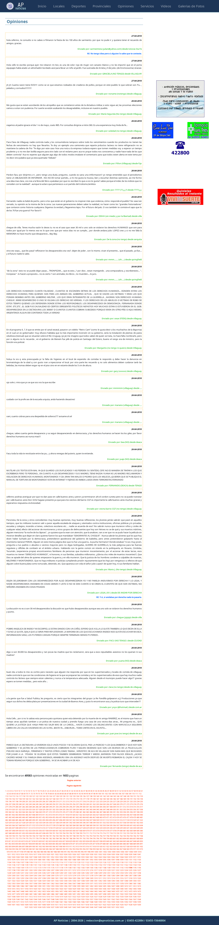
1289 (139, 875)
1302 (61, 878)
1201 (27, 870)
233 (135, 801)
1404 (100, 886)
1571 (18, 902)
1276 (83, 875)
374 (57, 812)
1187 (100, 867)
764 (128, 836)
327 (37, 809)
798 (104, 838)
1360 (44, 883)
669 (84, 830)
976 (15, 852)
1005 (118, 852)
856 (23, 844)
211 (61, 801)
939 (27, 849)
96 (89, 793)
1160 (117, 865)
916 (87, 846)
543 (74, 822)
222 (98, 801)
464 (84, 817)
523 (7, 822)
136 (84, 796)
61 (142, 791)
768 (141, 836)
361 (13, 812)
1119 (74, 862)
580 (61, 825)
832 (81, 841)
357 (138, 809)
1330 (48, 881)
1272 (65, 875)
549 (94, 822)
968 (124, 849)
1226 (135, 870)
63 (10, 793)
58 (135, 791)
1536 (135, 896)
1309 (91, 878)
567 (17, 825)
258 (81, 804)
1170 (27, 867)
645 (141, 828)
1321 (9, 881)
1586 (83, 902)
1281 (104, 875)
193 (138, 799)
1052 (53, 857)
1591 (104, 902)
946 (50, 849)
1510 (22, 896)
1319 (135, 878)
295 (67, 807)
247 (44, 804)
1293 (22, 878)
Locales (59, 6)
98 (94, 793)
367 (34, 812)
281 (20, 807)
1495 (91, 894)
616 (44, 828)
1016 (31, 854)
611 (27, 828)
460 (71, 817)
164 (40, 799)
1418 (27, 889)
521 (138, 820)
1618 (87, 904)
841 (111, 841)
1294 (27, 878)
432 (114, 815)
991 (65, 852)
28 (63, 791)
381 (81, 812)
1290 (9, 878)
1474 (135, 891)
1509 (18, 896)
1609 (48, 904)
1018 (40, 854)
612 (30, 828)
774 (23, 838)
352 (121, 809)
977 (18, 852)
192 (135, 799)
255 (71, 804)
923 (111, 846)
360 (10, 812)
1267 (44, 875)
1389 (35, 886)
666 (74, 830)
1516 (48, 896)
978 (22, 852)
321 (17, 809)
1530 (109, 896)
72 (32, 793)
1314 (113, 878)
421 (77, 815)
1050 (44, 857)
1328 (40, 881)
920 (101, 846)
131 (67, 796)
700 (50, 833)
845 (124, 841)
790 (77, 838)
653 (30, 830)
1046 (27, 857)
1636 (48, 907)
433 (118, 815)
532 (37, 822)
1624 (113, 904)
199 (20, 801)
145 (114, 796)
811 (10, 841)
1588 (91, 902)
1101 (130, 859)
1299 (48, 878)
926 (121, 846)
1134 (139, 862)
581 (64, 825)
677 (111, 830)
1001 (101, 852)
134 (77, 796)
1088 (74, 859)
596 (114, 825)
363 (20, 812)
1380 (130, 883)
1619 (91, 904)
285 (34, 807)
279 (13, 807)
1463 (87, 891)
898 (27, 846)
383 (87, 812)
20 (43, 791)
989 (59, 852)
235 (141, 801)
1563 (117, 899)
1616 (78, 904)
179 (91, 799)
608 (17, 828)
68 (22, 793)
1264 (31, 875)
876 (91, 844)
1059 (83, 857)
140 (98, 796)
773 (20, 838)
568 (20, 825)
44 (101, 791)
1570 (14, 902)
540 (64, 822)
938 (23, 849)
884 (118, 844)
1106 (18, 862)
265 (104, 804)
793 (87, 838)
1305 (74, 878)
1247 (91, 873)
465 (87, 817)
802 (118, 838)
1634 (40, 907)
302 (91, 807)
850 (141, 841)
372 (50, 812)
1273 (70, 875)
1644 (83, 907)
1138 (22, 865)
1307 (83, 878)
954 (77, 849)
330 (47, 809)
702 (57, 833)
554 (111, 822)
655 (37, 830)
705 (67, 833)
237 (10, 804)
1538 (9, 899)
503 (77, 820)
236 (7, 804)
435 (124, 815)
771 (13, 838)
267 (111, 804)
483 (10, 820)
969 (128, 849)
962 (104, 849)
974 (8, 852)
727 (141, 833)
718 (111, 833)
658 (47, 830)
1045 (22, 857)
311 (121, 807)
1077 (27, 859)
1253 (117, 873)
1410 (126, 886)
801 (114, 838)
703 (61, 833)
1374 (104, 883)
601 (131, 825)
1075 (18, 859)
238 (13, 804)
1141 (35, 865)
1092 (91, 859)
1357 (31, 883)
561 (135, 822)
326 (34, 809)
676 (108, 830)
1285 (122, 875)
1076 (22, 859)
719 (114, 833)
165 (44, 799)
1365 (65, 883)
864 (50, 844)
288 (44, 807)
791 (81, 838)
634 (104, 828)
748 (74, 836)
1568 (139, 899)
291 (54, 807)
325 (30, 809)
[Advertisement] (180, 227)
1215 (87, 870)
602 (135, 825)
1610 (53, 904)
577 (50, 825)
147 (121, 796)
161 (30, 799)
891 (141, 844)
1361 (48, 883)
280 (17, 807)
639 (121, 828)
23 (51, 791)
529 (27, 822)
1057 (74, 857)
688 (10, 833)
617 (47, 828)
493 (44, 820)
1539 (14, 899)
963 (108, 849)
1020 (48, 854)
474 (118, 817)
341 (84, 809)
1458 (65, 891)
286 (37, 807)
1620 (96, 904)
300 (84, 807)
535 (47, 822)
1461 (78, 891)
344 (94, 809)
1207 (53, 870)
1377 (117, 883)
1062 (96, 857)
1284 (117, 875)
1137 (18, 865)
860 (37, 844)
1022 (57, 854)
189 (124, 799)
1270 (57, 875)
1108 (27, 862)
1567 (135, 899)
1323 (18, 881)
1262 (22, 875)
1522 (74, 896)
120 (30, 796)
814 (20, 841)
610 (23, 828)
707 (74, 833)
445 (20, 817)
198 (17, 801)
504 (81, 820)
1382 (139, 883)
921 (104, 846)
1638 (57, 907)
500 (67, 820)
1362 (53, 883)
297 (74, 807)
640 (124, 828)
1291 (14, 878)
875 (87, 844)
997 (86, 852)
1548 (53, 899)
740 (47, 836)
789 (74, 838)
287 (40, 807)
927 (124, 846)
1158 (109, 865)
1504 (130, 894)
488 (27, 820)
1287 (130, 875)
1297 (40, 878)
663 (64, 830)
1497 (100, 894)
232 (131, 801)
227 (114, 801)
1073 (9, 859)
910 (67, 846)
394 (124, 812)
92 (80, 793)
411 (44, 815)
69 (25, 793)
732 (20, 836)
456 (57, 817)
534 (44, 822)
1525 (87, 896)
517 (124, 820)
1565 (126, 899)
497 (57, 820)
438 (135, 815)
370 (44, 812)
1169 (22, 867)
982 (35, 852)
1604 (27, 904)
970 (131, 849)
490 (34, 820)
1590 (100, 902)
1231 (22, 873)
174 (74, 799)
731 (17, 836)
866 (57, 844)
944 (44, 849)
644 (138, 828)
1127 (109, 862)
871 (74, 844)
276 (141, 804)
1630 (139, 904)
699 (47, 833)
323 (23, 809)
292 (57, 807)
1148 (65, 865)
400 (7, 815)
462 (77, 817)
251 (57, 804)
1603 (22, 904)
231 (128, 801)
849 (138, 841)
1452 (40, 891)
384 (91, 812)
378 (71, 812)
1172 (35, 867)
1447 (18, 891)
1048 (35, 857)
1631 (27, 907)
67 (20, 793)
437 (131, 815)
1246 (87, 873)
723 (128, 833)
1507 (9, 896)
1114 (53, 862)
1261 (18, 875)
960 (98, 849)
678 (114, 830)
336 (67, 809)
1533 (122, 896)
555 (114, 822)
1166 (9, 867)
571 (30, 825)
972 (138, 849)
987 (52, 852)
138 (91, 796)
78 (46, 793)
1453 (44, 891)
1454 (48, 891)
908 (61, 846)
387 (101, 812)
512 (108, 820)
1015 (27, 854)
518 (128, 820)
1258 (139, 873)
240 (20, 804)
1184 (87, 867)
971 (135, 849)
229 (121, 801)
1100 (126, 859)
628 (84, 828)
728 (7, 836)
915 (84, 846)
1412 (135, 886)
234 (138, 801)
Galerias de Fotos (191, 6)
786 (64, 838)
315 (135, 807)
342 (87, 809)
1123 (91, 862)
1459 (70, 891)
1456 (57, 891)
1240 (61, 873)
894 (13, 846)
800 (111, 838)
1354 (18, 883)
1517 (53, 896)
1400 (83, 886)
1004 (114, 852)
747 (71, 836)
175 (77, 799)
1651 (113, 907)
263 (98, 804)
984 (42, 852)
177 (84, 799)
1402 (91, 886)
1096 (109, 859)
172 (67, 799)
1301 (57, 878)
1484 (44, 894)
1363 (57, 883)
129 (61, 796)
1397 (70, 886)
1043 (14, 857)
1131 (126, 862)
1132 (130, 862)
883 (114, 844)
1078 (31, 859)
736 (34, 836)
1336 (74, 881)
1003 (109, 852)
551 (101, 822)
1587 (87, 902)
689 (13, 833)
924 (114, 846)
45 (103, 791)
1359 (40, 883)
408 (34, 815)
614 (37, 828)
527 (20, 822)
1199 (18, 870)
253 (64, 804)
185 (111, 799)
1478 (18, 894)
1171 (31, 867)
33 (75, 791)
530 (30, 822)
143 (108, 796)
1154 (91, 865)
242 (27, 804)
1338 (83, 881)
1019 (44, 854)
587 (84, 825)
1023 (61, 854)
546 (84, 822)
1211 (70, 870)
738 (40, 836)
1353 (14, 883)
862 (44, 844)
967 (121, 849)
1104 (9, 862)
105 (116, 793)
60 (140, 791)
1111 (40, 862)
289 (47, 807)
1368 (78, 883)
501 (71, 820)
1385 (18, 886)
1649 (104, 907)
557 (121, 822)
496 (54, 820)
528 (23, 822)
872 (77, 844)
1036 (117, 854)
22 (48, 791)
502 (74, 820)
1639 (61, 907)
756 (101, 836)
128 (57, 796)
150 (131, 796)
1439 (117, 889)
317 (141, 807)
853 (13, 844)
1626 (122, 904)
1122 (87, 862)
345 (98, 809)
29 (65, 791)
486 (20, 820)
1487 (57, 894)
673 (98, 830)
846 (128, 841)
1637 (53, 907)
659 (50, 830)
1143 (44, 865)
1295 (31, 878)
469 (101, 817)
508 (94, 820)
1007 (127, 852)
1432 (87, 889)
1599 (139, 902)
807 (135, 838)
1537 (139, 896)
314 (131, 807)
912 (74, 846)
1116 (61, 862)
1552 (70, 899)
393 (121, 812)
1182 (78, 867)
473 (114, 817)
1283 (113, 875)
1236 (44, 873)
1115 (57, 862)
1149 (70, 865)
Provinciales (102, 6)
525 (13, 822)
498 (61, 820)
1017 (35, 854)
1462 (83, 891)
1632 (31, 907)
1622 (104, 904)
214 (71, 801)
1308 (87, 878)
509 (98, 820)
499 (64, 820)
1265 (35, 875)
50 (115, 791)
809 (141, 838)
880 (104, 844)
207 (47, 801)
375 (61, 812)
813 (17, 841)
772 (17, 838)
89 (73, 793)
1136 (14, 865)
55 (127, 791)
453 (47, 817)
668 (81, 830)
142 (104, 796)
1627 (126, 904)
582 (67, 825)
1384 (14, 886)
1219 (104, 870)
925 (118, 846)
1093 (96, 859)
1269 (53, 875)
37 (84, 791)
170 (61, 799)
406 (27, 815)
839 (104, 841)
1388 (31, 886)
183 (104, 799)
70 (27, 793)
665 (71, 830)
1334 (65, 881)
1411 (130, 886)
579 (57, 825)
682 (128, 830)
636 (111, 828)
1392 (48, 886)
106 (120, 793)
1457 (61, 891)
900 (34, 846)
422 (81, 815)
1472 (126, 891)
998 (89, 852)
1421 (40, 889)
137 (87, 796)
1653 (122, 907)
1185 (91, 867)
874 (84, 844)
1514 (40, 896)
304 (98, 807)
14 (29, 791)
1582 (65, 902)
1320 (139, 878)
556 (118, 822)
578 (54, 825)
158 (20, 799)
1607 (40, 904)
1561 (109, 899)
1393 (53, 886)
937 (20, 849)
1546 (44, 899)
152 (138, 796)
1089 (78, 859)
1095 (104, 859)
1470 (117, 891)
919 (98, 846)
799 (108, 838)
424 (87, 815)
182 (101, 799)
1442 (130, 889)
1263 (27, 875)
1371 (91, 883)
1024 (65, 854)
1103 (139, 859)
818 (34, 841)
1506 (139, 894)
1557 (91, 899)
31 (70, 791)
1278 (91, 875)
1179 (65, 867)
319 (10, 809)
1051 (48, 857)
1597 (130, 902)
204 (37, 801)
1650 (109, 907)
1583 (70, 902)
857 (27, 844)
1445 (9, 891)
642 (131, 828)
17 (36, 791)
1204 (40, 870)
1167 (14, 867)
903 (44, 846)
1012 (14, 854)
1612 (61, 904)
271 (124, 804)
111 (137, 793)
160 (27, 799)
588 (87, 825)
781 (47, 838)
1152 (83, 865)
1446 (14, 891)
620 (57, 828)
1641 (70, 907)
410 (40, 815)
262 (94, 804)
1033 (104, 854)
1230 (18, 873)
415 (57, 815)
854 (17, 844)
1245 (83, 873)
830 (74, 841)
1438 (113, 889)
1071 (135, 857)
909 (64, 846)
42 (96, 791)
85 (63, 793)
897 (23, 846)
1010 (139, 852)
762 (121, 836)
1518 (57, 896)
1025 (70, 854)
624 (71, 828)
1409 (122, 886)
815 (23, 841)
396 (131, 812)
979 (25, 852)
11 (22, 791)
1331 (53, 881)
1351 (139, 881)
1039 (130, 854)
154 (7, 799)
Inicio (42, 6)
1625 (117, 904)
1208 (57, 870)
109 (130, 793)
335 (64, 809)
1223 (122, 870)
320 (13, 809)
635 (108, 828)
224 (104, 801)
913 (77, 846)
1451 (35, 891)
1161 (122, 865)
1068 (122, 857)
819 (37, 841)
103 (110, 793)
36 (82, 791)
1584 (74, 902)
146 (118, 796)
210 (57, 801)
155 (10, 799)
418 (67, 815)
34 (77, 791)
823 (50, 841)
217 (81, 801)
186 (114, 799)
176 (81, 799)
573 (37, 825)
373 (54, 812)
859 (34, 844)
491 (37, 820)
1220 (109, 870)
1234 (35, 873)
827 (64, 841)
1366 (70, 883)
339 (77, 809)
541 (67, 822)
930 (135, 846)
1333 (61, 881)
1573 (27, 902)
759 (111, 836)
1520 (65, 896)
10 (19, 791)
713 (94, 833)
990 (62, 852)
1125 (100, 862)
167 (50, 799)
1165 (139, 865)
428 (101, 815)
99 (97, 793)
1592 (109, 902)
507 (91, 820)
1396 (65, 886)
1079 (35, 859)
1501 (117, 894)
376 (64, 812)
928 (128, 846)
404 (20, 815)
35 (79, 791)
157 (17, 799)
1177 (57, 867)
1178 (61, 867)
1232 (27, 873)
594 (108, 825)
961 (101, 849)
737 (37, 836)
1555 (83, 899)
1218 (100, 870)
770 (10, 838)
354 (128, 809)
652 (27, 830)
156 (13, 799)
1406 (109, 886)
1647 (96, 907)
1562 (113, 899)
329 (44, 809)
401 (10, 815)
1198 (14, 870)
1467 (104, 891)
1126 (104, 862)
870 (71, 844)
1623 (109, 904)
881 (108, 844)
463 (81, 817)
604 (141, 825)
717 (108, 833)
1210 (65, 870)
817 (30, 841)
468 (98, 817)
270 (121, 804)
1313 (109, 878)
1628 (130, 904)
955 (81, 849)
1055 (65, 857)
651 (23, 830)
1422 (44, 889)
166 (47, 799)
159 (23, 799)
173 (71, 799)
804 (124, 838)
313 (128, 807)
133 (74, 796)
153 (141, 796)
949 (61, 849)
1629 (135, 904)
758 (108, 836)
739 (44, 836)
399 (141, 812)
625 (74, 828)
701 (54, 833)
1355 (22, 883)
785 (61, 838)
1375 (109, 883)
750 (81, 836)
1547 (48, 899)
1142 (40, 865)
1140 (31, 865)
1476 (9, 894)
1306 (78, 878)
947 (54, 849)
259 (84, 804)
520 (135, 820)
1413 (139, 886)
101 (103, 793)
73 (34, 793)
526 (17, 822)
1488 (61, 894)
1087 (70, 859)
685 (138, 830)
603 (138, 825)
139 (94, 796)
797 (101, 838)
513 (111, 820)
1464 (91, 891)
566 (13, 825)
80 (51, 793)
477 (128, 817)
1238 (53, 873)
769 (7, 838)
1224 (126, 870)
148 (124, 796)
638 (118, 828)
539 (61, 822)
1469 (113, 891)
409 (37, 815)
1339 (87, 881)
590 (94, 825)
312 (124, 807)
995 (79, 852)
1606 (35, 904)
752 (87, 836)
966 (118, 849)
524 (10, 822)
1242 (70, 873)
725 (135, 833)
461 (74, 817)
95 (87, 793)
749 (77, 836)
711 (87, 833)
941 (34, 849)
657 (44, 830)
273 (131, 804)
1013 (18, 854)
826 (61, 841)
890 (138, 844)
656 (40, 830)
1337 (78, 881)
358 (141, 809)
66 (17, 793)
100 (99, 793)
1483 (40, 894)
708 (77, 833)
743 (57, 836)
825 (57, 841)
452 (44, 817)
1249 (100, 873)
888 (131, 844)
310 (118, 807)
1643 (78, 907)
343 (91, 809)
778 (37, 838)
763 (124, 836)
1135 (9, 865)
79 (49, 793)
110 (133, 793)
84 (61, 793)
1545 (40, 899)
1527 (96, 896)
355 (131, 809)
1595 (122, 902)
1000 (96, 852)
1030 (91, 854)
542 (71, 822)
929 (131, 846)
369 (40, 812)
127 (54, 796)
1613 (65, 904)
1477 (14, 894)
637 (114, 828)
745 (64, 836)
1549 (57, 899)
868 (64, 844)
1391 (44, 886)
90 (75, 793)
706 (71, 833)
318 (7, 809)
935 (13, 849)
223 (101, 801)
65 (15, 793)
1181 (74, 867)
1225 (130, 870)
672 (94, 830)
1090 (83, 859)
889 (135, 844)
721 (121, 833)
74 (37, 793)
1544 (35, 899)
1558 (96, 899)
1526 (91, 896)
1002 (105, 852)
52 (120, 791)
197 (13, 801)
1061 (91, 857)
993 (72, 852)
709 (81, 833)
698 (44, 833)
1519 (61, 896)
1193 (126, 867)
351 (118, 809)
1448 (22, 891)
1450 (31, 891)
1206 (48, 870)
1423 (48, 889)
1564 (122, 899)
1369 (83, 883)
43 (99, 791)
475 (121, 817)
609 (20, 828)
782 (50, 838)
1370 (87, 883)
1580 (57, 902)
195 (7, 801)
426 (94, 815)
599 (124, 825)
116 (17, 796)
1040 (135, 854)
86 (65, 793)
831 (77, 841)
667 (77, 830)
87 (68, 793)
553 (108, 822)
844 (121, 841)
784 (57, 838)
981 (32, 852)
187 (118, 799)
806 (131, 838)
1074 (14, 859)
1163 (130, 865)
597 (118, 825)
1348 (126, 881)
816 (27, 841)
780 (44, 838)
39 (89, 791)
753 (91, 836)
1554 (78, 899)
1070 (130, 857)
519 (131, 820)
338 (74, 809)
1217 (96, 870)
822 (47, 841)
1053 (57, 857)
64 (13, 793)
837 (98, 841)
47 (108, 791)
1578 (48, 902)
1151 (78, 865)
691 (20, 833)
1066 (113, 857)
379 (74, 812)
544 (77, 822)
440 (141, 815)
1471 (122, 891)
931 (138, 846)
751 (84, 836)
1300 (53, 878)
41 (94, 791)
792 (84, 838)
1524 (83, 896)
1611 (57, 904)
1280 (100, 875)
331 (50, 809)
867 (61, 844)
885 (121, 844)
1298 (44, 878)
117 (20, 796)
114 (10, 796)
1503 (126, 894)
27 (60, 791)
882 (111, 844)
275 (138, 804)
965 (114, 849)
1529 (104, 896)
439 (138, 815)
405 (23, 815)
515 (118, 820)
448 (30, 817)
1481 (31, 894)
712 (91, 833)
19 (41, 791)
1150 (74, 865)
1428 (70, 889)
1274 (74, 875)
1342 (100, 881)
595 (111, 825)
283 (27, 807)
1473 (130, 891)
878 (98, 844)
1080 (40, 859)
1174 (44, 867)
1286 (126, 875)
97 (92, 793)
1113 (48, 862)
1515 (44, 896)
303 (94, 807)
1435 (100, 889)
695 (34, 833)
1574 (31, 902)
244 (34, 804)
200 (23, 801)
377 (67, 812)
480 (138, 817)
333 (57, 809)
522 (141, 820)
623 (67, 828)
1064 (104, 857)
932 (141, 846)
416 (61, 815)
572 (34, 825)
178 (87, 799)
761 (118, 836)
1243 (74, 873)
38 (87, 791)
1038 (126, 854)
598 (121, 825)
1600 (9, 904)
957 (87, 849)
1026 (74, 854)
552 (104, 822)
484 (13, 820)
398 (138, 812)
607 (13, 828)
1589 (96, 902)
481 (141, 817)
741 (50, 836)
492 (40, 820)
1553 (74, 899)
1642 (74, 907)
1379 (126, 883)
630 (91, 828)
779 (40, 838)
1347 (122, 881)
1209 (61, 870)
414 (54, 815)
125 (47, 796)
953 (74, 849)
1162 (126, 865)
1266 (40, 875)
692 (23, 833)
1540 (18, 899)
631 (94, 828)
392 (118, 812)
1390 (40, 886)
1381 (135, 883)
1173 (40, 867)
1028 (83, 854)
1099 (122, 859)
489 (30, 820)
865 (54, 844)
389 (108, 812)
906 (54, 846)
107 (123, 793)
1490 (70, 894)
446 (23, 817)
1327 (35, 881)
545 (81, 822)
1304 (70, 878)
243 (30, 804)
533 (40, 822)
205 (40, 801)
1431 (83, 889)
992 (69, 852)
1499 (109, 894)
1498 (104, 894)
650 (20, 830)
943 (40, 849)
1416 (18, 889)
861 (40, 844)
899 (30, 846)
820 (40, 841)
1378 (122, 883)
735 (30, 836)
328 (40, 809)
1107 (22, 862)
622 (64, 828)
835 (91, 841)
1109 (31, 862)
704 (64, 833)
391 (114, 812)
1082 (48, 859)
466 (91, 817)
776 (30, 838)
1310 (96, 878)
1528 (100, 896)
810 (7, 841)
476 (124, 817)
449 (34, 817)
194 (141, 799)
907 (57, 846)
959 (94, 849)
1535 (130, 896)
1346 (117, 881)
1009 (135, 852)
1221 (113, 870)
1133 (135, 862)
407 (30, 815)
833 (84, 841)
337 (71, 809)
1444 (139, 889)
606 (10, 828)
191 (131, 799)
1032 (100, 854)
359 (7, 812)
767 (138, 836)
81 (53, 793)
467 (94, 817)
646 (7, 830)
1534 (126, 896)
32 (72, 791)
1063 (100, 857)
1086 (65, 859)
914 (81, 846)
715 (101, 833)
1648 (100, 907)
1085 (61, 859)
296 (71, 807)
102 (106, 793)
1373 (100, 883)
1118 (70, 862)
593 (104, 825)
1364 (61, 883)
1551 (65, 899)
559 (128, 822)
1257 (135, 873)
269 (118, 804)
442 (10, 817)
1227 (139, 870)
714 (98, 833)
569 (23, 825)
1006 (122, 852)
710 (84, 833)
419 (71, 815)
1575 (35, 902)
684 (135, 830)
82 (56, 793)
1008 (131, 852)
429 (104, 815)
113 (7, 796)
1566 (130, 899)
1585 (78, 902)
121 (34, 796)
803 (121, 838)
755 (98, 836)
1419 (31, 889)
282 (23, 807)
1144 (48, 865)
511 (104, 820)
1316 (122, 878)
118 (23, 796)
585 (77, 825)
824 (54, 841)
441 (7, 817)
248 (47, 804)
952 (71, 849)
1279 (96, 875)
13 (26, 791)
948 (57, 849)
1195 (135, 867)
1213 (78, 870)
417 (64, 815)
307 (108, 807)
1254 (122, 873)
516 (121, 820)
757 (104, 836)
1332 (57, 881)
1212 (74, 870)
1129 (117, 862)
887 (128, 844)
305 (101, 807)
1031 (96, 854)
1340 (91, 881)
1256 (130, 873)
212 (64, 801)
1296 (35, 878)
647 (10, 830)
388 (104, 812)
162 (34, 799)
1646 (91, 907)
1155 (96, 865)
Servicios (147, 6)
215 (74, 801)
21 (46, 791)
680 (121, 830)
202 (30, 801)
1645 (87, 907)
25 (55, 791)
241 (23, 804)
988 (55, 852)
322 (20, 809)
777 (34, 838)
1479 (22, 894)
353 (124, 809)
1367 (74, 883)
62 (8, 793)
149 (128, 796)
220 (91, 801)
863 (47, 844)
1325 (27, 881)
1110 (35, 862)
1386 (22, 886)
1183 (83, 867)
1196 (139, 867)
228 (118, 801)
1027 (78, 854)
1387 (27, 886)
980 (28, 852)
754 (94, 836)
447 (27, 817)
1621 (100, 904)
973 (141, 849)
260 (87, 804)
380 (77, 812)
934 (10, 849)
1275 (78, 875)
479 (135, 817)
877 (94, 844)
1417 (22, 889)
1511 (27, 896)
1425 (57, 889)
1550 (61, 899)
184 (108, 799)
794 (91, 838)
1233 (31, 873)
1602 (18, 904)
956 (84, 849)
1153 (87, 865)
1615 (74, 904)
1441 (126, 889)
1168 (18, 867)
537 (54, 822)
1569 (9, 902)
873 (81, 844)
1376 (113, 883)
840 (108, 841)
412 (47, 815)
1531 (113, 896)
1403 (96, 886)
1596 (126, 902)
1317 (126, 878)
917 (91, 846)
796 (98, 838)
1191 (117, 867)
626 (77, 828)
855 (20, 844)
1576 (40, 902)
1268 (48, 875)
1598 (135, 902)
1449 (27, 891)
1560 (104, 899)
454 (50, 817)
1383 (9, 886)
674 (101, 830)
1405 (104, 886)
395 (128, 812)
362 (17, 812)
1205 (44, 870)
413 (50, 815)
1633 (35, 907)
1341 (96, 881)
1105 (14, 862)
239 (17, 804)
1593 (113, 902)
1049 (40, 857)
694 (30, 833)
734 (27, 836)
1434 (96, 889)
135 (81, 796)
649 (17, 830)
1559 (100, 899)
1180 (70, 867)
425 (91, 815)
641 (128, 828)
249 (50, 804)
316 (138, 807)
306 (104, 807)
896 (20, 846)
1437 (109, 889)
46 (106, 791)
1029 (87, 854)
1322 (14, 881)
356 (135, 809)
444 (17, 817)
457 (61, 817)
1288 (135, 875)
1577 (44, 902)
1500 (113, 894)
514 (114, 820)
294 (64, 807)
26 (58, 791)
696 (37, 833)
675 (104, 830)
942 (37, 849)
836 (94, 841)
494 (47, 820)
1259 (9, 875)
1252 (113, 873)
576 (47, 825)
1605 (31, 904)
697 (40, 833)
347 (104, 809)
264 (101, 804)
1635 (44, 907)
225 (108, 801)
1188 (104, 867)
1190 (113, 867)
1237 (48, 873)
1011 (9, 854)
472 (111, 817)
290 (50, 807)
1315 (117, 878)
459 (67, 817)
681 (124, 830)
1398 (74, 886)
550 (98, 822)
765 (131, 836)
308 (111, 807)
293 (61, 807)
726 (138, 833)
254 (67, 804)
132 (71, 796)
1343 (104, 881)
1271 (61, 875)
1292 (18, 878)
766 (135, 836)
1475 (139, 891)
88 (70, 793)
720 (118, 833)
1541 (22, 899)
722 (124, 833)
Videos (166, 6)
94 (85, 793)
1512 (31, 896)
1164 (135, 865)
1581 (61, 902)
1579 (53, 902)
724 (131, 833)
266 (108, 804)
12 (24, 791)
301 (87, 807)
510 (101, 820)
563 (141, 822)
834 (87, 841)
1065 (109, 857)
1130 (122, 862)
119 (27, 796)
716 (104, 833)
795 (94, 838)
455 (54, 817)
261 (91, 804)
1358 (35, 883)
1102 (135, 859)
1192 (122, 867)
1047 (31, 857)
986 (49, 852)
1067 (117, 857)
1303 (65, 878)
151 (135, 796)
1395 (61, 886)
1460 (74, 891)
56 (130, 791)
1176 (53, 867)
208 (50, 801)
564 (7, 825)
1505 (135, 894)
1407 (113, 886)
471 (108, 817)
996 (82, 852)
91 (77, 793)
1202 (31, 870)
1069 (126, 857)
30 (67, 791)
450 (37, 817)
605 (7, 828)
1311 (100, 878)
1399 (78, 886)
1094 (100, 859)
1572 (22, 902)
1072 (139, 857)
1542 (27, 899)
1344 (109, 881)
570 (27, 825)
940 (30, 849)
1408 (117, 886)
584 (74, 825)
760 (114, 836)
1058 (78, 857)
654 (34, 830)
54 (125, 791)
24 (53, 791)
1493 (83, 894)
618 (50, 828)
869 (67, 844)
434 (121, 815)
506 (87, 820)
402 (13, 815)
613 (34, 828)
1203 (35, 870)
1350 (135, 881)
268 (114, 804)
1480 (27, 894)
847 (131, 841)
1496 (96, 894)
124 (44, 796)
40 (91, 791)
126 (50, 796)
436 (128, 815)
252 (61, 804)
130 (64, 796)
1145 (53, 865)
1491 (74, 894)
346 (101, 809)
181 (98, 799)
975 (11, 852)
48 (111, 791)
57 (132, 791)
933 (7, 849)
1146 (57, 865)
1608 (44, 904)
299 (81, 807)
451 (40, 817)
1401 (87, 886)
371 (47, 812)
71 (29, 793)
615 (40, 828)
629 (87, 828)
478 (131, 817)
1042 (9, 857)
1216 (91, 870)
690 (17, 833)
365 (27, 812)
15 (31, 791)
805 (128, 838)
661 (57, 830)
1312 (104, 878)
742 (54, 836)
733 (23, 836)
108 (126, 793)
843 (118, 841)
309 (114, 807)
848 (135, 841)
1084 (57, 859)
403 (17, 815)
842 (114, 841)
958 (91, 849)
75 (39, 793)
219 (87, 801)
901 (37, 846)
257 (77, 804)
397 (135, 812)
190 (128, 799)
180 (94, 799)
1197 (9, 870)
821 (44, 841)
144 (111, 796)
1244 (78, 873)
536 (50, 822)
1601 (14, 904)
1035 (113, 854)
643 (135, 828)
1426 (61, 889)
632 (98, 828)
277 (7, 807)
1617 (83, 904)
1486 (53, 894)
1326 (31, 881)
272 (128, 804)
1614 (70, 904)
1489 (65, 894)
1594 (117, 902)
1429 (74, 889)
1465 (96, 891)
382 (84, 812)
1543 (31, 899)
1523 (78, 896)
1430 (78, 889)
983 (38, 852)
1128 (113, 862)
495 (50, 820)
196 (10, 801)
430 (108, 815)
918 (94, 846)
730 (13, 836)
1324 (22, 881)
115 (13, 796)
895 (17, 846)
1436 (104, 889)
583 (71, 825)
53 (123, 791)
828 (67, 841)
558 (124, 822)
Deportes (79, 6)
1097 (113, 859)
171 (64, 799)
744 (61, 836)
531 (34, 822)
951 (67, 849)
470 (104, 817)
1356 (27, 883)
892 (7, 846)
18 (39, 791)
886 (124, 844)
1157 (104, 865)
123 (40, 796)
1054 (61, 857)
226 (111, 801)
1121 (83, 862)
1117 (65, 862)
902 (40, 846)
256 (74, 804)
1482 (35, 894)
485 (17, 820)
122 (37, 796)
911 (71, 846)
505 (84, 820)
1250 (104, 873)
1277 (87, 875)
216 (77, 801)
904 (47, 846)
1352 (9, 883)
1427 (65, 889)
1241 (65, 873)
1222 (117, 870)
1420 (35, 889)
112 (140, 793)
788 (71, 838)
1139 (27, 865)
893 (10, 846)
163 (37, 799)
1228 (9, 873)
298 (77, 807)
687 (7, 833)
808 (138, 838)
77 (44, 793)
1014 (22, 854)
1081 (44, 859)
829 (71, 841)
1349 (130, 881)
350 (114, 809)
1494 (87, 894)
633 (101, 828)
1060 (87, 857)
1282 (109, 875)
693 (27, 833)
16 (34, 791)
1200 (22, 870)
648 (13, 830)
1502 (122, 894)
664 (67, 830)
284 (30, 807)
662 (61, 830)
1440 (122, 889)
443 (13, 817)
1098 (117, 859)
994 (75, 852)
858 (30, 844)
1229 (14, 873)
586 (81, 825)
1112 (44, 862)
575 (44, 825)
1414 (9, 889)
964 (111, 849)
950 (64, 849)
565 (10, 825)
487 (23, 820)
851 (7, 844)
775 (27, 838)
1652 (117, 907)
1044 (18, 857)
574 (40, 825)
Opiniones (126, 6)
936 (17, 849)
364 (23, 812)
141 (101, 796)
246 (40, 804)
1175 (48, 867)
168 (54, 799)
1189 (109, 867)
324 (27, 809)
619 (54, 828)
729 (10, 836)
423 (84, 815)
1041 (139, 854)
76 (41, 793)
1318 (130, 878)
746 (67, 836)
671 (91, 830)
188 (121, 799)
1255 (126, 873)
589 (91, 825)
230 (124, 801)
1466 (100, 891)
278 (10, 807)
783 (54, 838)
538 (57, 822)
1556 (87, 899)
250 (54, 804)
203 (34, 801)
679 (118, 830)
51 (118, 791)
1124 (96, 862)
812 (13, 841)
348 (108, 809)
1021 (53, 854)
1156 (100, 865)
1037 (122, 854)
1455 (53, 891)
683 (131, 830)
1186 (96, 867)
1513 (35, 896)
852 (10, 844)
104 (113, 793)
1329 (44, 881)
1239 (57, 873)
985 (45, 852)
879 (101, 844)
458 (64, 817)
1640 (65, 907)
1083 (53, 859)
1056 (70, 857)
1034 (109, 854)
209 (54, 801)
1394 (57, 886)
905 (50, 846)
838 (101, 841)
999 (92, 852)
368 (37, 812)
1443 (135, 889)
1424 (53, 889)
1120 (78, 862)
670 (87, 830)
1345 (113, 881)
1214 (83, 870)
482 (7, 820)
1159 (113, 865)
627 (81, 828)
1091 (87, 859)
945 (47, 849)
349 (111, 809)
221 (94, 801)
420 (74, 815)
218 (84, 801)
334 (61, 809)
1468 (109, 891)
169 (57, 799)
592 (101, 825)
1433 (91, 889)
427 (98, 815)
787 (67, 838)
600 (128, 825)
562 (138, 822)
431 (111, 815)
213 (67, 801)
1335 (70, 881)
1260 (14, 875)
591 (98, 825)
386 (98, 812)
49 (113, 791)
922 (108, 846)
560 (131, 822)
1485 (48, 894)
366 (30, 812)
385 (94, 812)
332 (54, 809)
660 (54, 830)
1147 (61, 865)
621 (61, 828)
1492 (78, 894)
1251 (109, 873)
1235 (40, 873)
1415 (14, 889)
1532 (117, 896)
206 (44, 801)
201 (27, 801)
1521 (70, 896)
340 (81, 809)
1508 (14, 896)
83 (58, 793)
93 (82, 793)
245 (37, 804)
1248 (96, 873)
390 (111, 812)
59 (137, 791)
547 (87, 822)
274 (135, 804)
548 (91, 822)
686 (141, 830)
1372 (96, 883)
